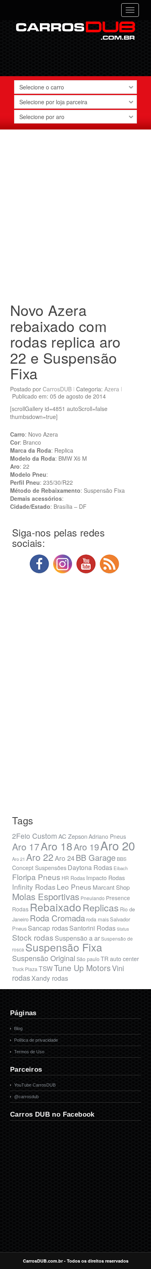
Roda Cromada (57, 918)
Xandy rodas (49, 978)
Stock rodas (33, 937)
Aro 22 (40, 856)
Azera (111, 389)
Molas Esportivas (45, 896)
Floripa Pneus (36, 876)
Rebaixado (55, 906)
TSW (46, 968)
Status (123, 929)
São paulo (88, 959)
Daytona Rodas (90, 867)
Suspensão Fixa (63, 947)
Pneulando (93, 898)
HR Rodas (73, 878)
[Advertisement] (75, 213)
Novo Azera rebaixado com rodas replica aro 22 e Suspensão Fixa (65, 341)
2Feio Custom (34, 836)
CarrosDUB (57, 389)
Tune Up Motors (82, 968)
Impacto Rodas (105, 877)
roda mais (97, 919)
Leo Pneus (74, 887)
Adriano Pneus (107, 836)
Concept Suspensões (39, 868)
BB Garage (96, 857)
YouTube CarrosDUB (35, 1085)
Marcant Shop (111, 887)
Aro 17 (25, 846)
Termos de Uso (29, 1051)
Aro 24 (64, 858)
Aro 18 (56, 845)
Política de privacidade (36, 1040)
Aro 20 (117, 845)
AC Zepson (72, 836)
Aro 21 (18, 859)
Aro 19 (86, 846)
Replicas (101, 907)
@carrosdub (26, 1096)
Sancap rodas (48, 928)
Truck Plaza (24, 968)
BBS (121, 858)
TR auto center (120, 958)
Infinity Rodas (34, 887)
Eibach (121, 868)
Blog (18, 1028)
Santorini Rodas (92, 928)
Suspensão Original (43, 958)
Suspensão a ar (77, 938)
